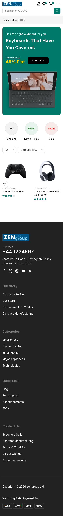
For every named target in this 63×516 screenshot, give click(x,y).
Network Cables (42, 188)
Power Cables (9, 188)
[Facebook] (3, 271)
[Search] (57, 11)
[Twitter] (10, 271)
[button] (38, 4)
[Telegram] (29, 271)
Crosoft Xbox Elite (13, 191)
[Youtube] (23, 271)
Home (6, 20)
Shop (14, 20)
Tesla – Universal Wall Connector (47, 193)
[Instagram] (16, 271)
